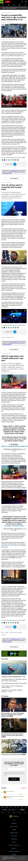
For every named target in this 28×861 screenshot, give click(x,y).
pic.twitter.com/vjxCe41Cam (14, 526)
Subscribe (14, 779)
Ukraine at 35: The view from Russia (11, 754)
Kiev (2, 632)
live (7, 1)
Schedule (14, 829)
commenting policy (15, 170)
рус (11, 807)
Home (3, 12)
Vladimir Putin (10, 337)
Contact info (14, 848)
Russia (3, 337)
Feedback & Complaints (14, 851)
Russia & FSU (8, 12)
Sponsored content (14, 832)
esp (7, 807)
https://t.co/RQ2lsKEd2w (9, 446)
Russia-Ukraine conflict (15, 632)
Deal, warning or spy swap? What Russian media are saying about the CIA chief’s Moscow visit (12, 715)
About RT (14, 842)
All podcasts (24, 788)
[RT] (4, 809)
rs (22, 807)
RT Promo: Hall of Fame (14, 845)
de (14, 807)
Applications (14, 823)
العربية (2, 807)
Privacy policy (14, 839)
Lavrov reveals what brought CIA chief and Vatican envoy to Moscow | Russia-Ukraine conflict (15, 8)
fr (18, 807)
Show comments (14, 178)
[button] (14, 316)
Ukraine (3, 634)
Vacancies (14, 854)
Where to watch (14, 826)
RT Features (4, 696)
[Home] (1, 1)
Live (14, 820)
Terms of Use (14, 835)
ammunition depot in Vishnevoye (12, 545)
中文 (26, 807)
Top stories (4, 659)
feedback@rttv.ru (7, 173)
